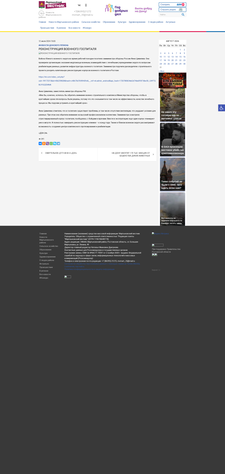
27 (172, 64)
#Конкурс (87, 28)
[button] (221, 107)
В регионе (61, 28)
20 (172, 60)
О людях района (155, 22)
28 (176, 64)
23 (184, 60)
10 (161, 57)
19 (169, 60)
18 (165, 60)
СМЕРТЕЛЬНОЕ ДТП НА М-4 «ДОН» (61, 153)
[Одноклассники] (43, 143)
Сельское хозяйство (91, 22)
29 (180, 64)
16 (184, 57)
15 (180, 57)
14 (176, 57)
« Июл (161, 71)
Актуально (170, 22)
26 (169, 64)
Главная (42, 22)
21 (176, 60)
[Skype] (54, 143)
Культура (122, 22)
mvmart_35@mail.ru (82, 14)
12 (169, 57)
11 (165, 57)
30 (184, 64)
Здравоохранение (137, 22)
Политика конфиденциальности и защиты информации (89, 269)
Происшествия (47, 28)
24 (161, 64)
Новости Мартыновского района (50, 14)
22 (180, 60)
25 (165, 64)
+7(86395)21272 (82, 11)
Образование (109, 22)
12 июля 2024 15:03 (47, 41)
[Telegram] (58, 143)
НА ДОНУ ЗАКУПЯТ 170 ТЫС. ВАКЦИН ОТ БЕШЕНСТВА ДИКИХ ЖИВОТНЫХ (131, 154)
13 (172, 57)
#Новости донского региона (53, 45)
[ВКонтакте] (40, 143)
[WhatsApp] (51, 143)
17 (161, 60)
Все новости (74, 28)
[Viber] (47, 143)
